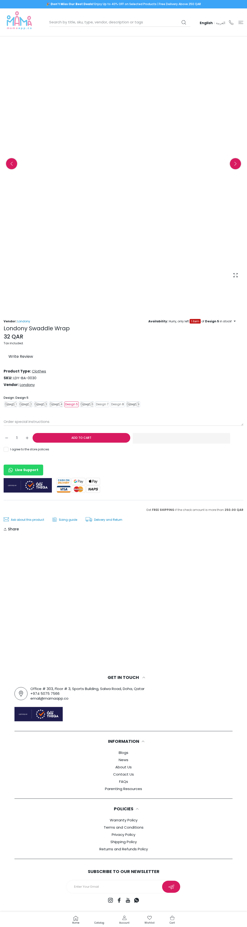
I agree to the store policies (29, 449)
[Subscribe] (171, 887)
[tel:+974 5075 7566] (231, 22)
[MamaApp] (19, 22)
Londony (23, 321)
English (206, 22)
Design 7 (102, 404)
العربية (220, 22)
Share (13, 529)
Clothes (39, 371)
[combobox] (119, 22)
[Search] (183, 22)
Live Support (26, 469)
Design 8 (117, 404)
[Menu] (241, 22)
